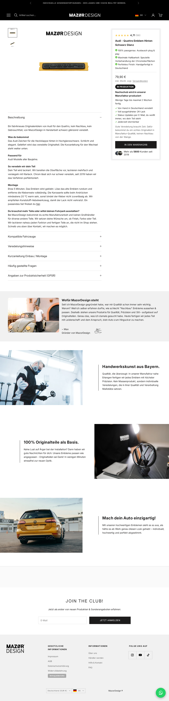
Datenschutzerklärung (58, 666)
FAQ (90, 667)
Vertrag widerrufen (57, 676)
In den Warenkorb (135, 144)
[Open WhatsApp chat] (161, 693)
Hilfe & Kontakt (95, 662)
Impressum (53, 656)
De (141, 15)
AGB (50, 661)
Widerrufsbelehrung (57, 671)
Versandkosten (140, 81)
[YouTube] (140, 655)
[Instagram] (132, 655)
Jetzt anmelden (110, 620)
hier (38, 204)
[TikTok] (148, 655)
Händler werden (95, 658)
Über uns (92, 653)
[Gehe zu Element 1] (12, 32)
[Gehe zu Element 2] (12, 43)
